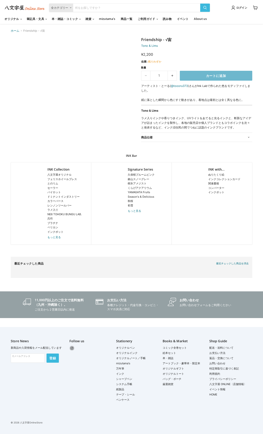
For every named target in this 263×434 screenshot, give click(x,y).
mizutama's (107, 19)
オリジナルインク (127, 353)
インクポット (55, 231)
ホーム (15, 30)
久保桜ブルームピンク (141, 174)
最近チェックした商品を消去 (232, 263)
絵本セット (169, 353)
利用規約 (214, 373)
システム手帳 (124, 384)
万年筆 (120, 368)
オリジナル (12, 19)
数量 (143, 67)
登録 (52, 358)
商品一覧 (126, 19)
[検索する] (205, 8)
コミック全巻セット (175, 347)
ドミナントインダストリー (63, 196)
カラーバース (55, 201)
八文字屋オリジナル (59, 174)
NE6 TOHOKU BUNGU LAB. (64, 214)
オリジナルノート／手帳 (131, 358)
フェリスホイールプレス (62, 179)
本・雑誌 (168, 358)
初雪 (130, 205)
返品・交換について (221, 358)
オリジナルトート (173, 373)
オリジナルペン (125, 347)
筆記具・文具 (36, 19)
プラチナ (52, 223)
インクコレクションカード (224, 179)
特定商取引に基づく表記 (224, 368)
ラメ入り (52, 209)
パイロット (54, 192)
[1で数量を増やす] (172, 76)
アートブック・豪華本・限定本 (181, 363)
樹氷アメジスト (137, 183)
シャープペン (124, 379)
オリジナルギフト (173, 368)
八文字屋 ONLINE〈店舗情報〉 (228, 384)
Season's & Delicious (141, 196)
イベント (183, 19)
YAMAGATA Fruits (139, 192)
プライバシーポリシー (222, 379)
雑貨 (89, 19)
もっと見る (54, 237)
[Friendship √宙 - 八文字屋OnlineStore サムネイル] (17, 47)
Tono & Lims (149, 45)
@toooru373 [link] (179, 86)
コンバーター (216, 188)
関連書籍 (213, 183)
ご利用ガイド (147, 19)
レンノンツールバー (59, 205)
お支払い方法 (217, 353)
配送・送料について (221, 347)
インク (120, 373)
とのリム (52, 183)
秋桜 (130, 201)
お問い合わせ (217, 363)
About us (200, 19)
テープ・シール (125, 394)
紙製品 (120, 389)
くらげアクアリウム (140, 188)
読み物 (167, 19)
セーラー (52, 188)
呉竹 (50, 218)
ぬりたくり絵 (216, 174)
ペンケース (123, 399)
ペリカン (52, 227)
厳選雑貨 (168, 384)
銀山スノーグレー (138, 179)
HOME (213, 394)
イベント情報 (217, 389)
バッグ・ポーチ (172, 379)
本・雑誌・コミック (65, 19)
